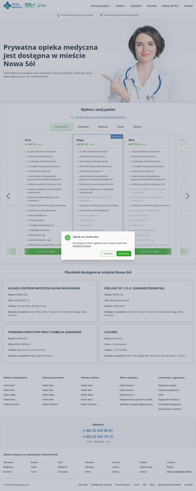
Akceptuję (124, 253)
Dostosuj (107, 253)
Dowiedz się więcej (82, 246)
